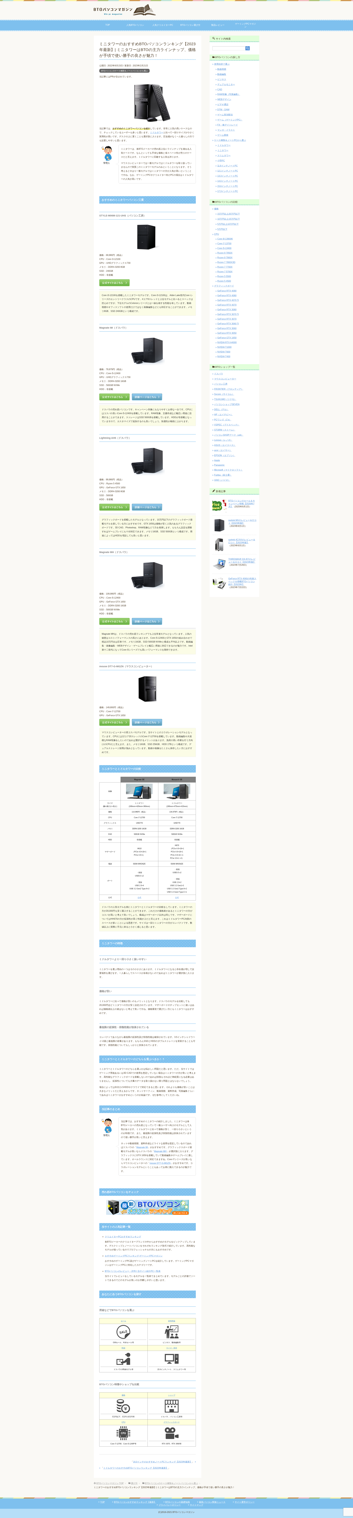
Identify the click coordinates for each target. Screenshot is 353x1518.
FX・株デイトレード (227, 125)
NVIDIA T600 (223, 352)
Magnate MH (160, 1151)
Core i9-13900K (225, 239)
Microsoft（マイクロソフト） (228, 470)
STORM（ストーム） (224, 430)
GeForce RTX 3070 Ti (228, 314)
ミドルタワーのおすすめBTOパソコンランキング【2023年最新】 (135, 1468)
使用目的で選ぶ (222, 64)
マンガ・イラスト (226, 130)
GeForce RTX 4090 (226, 291)
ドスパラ (218, 374)
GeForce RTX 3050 (226, 333)
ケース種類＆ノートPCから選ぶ (230, 140)
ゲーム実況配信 (225, 115)
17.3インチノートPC (227, 191)
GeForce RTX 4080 (226, 295)
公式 (139, 897)
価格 (123, 1395)
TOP (107, 25)
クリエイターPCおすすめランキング (123, 1237)
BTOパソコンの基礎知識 (177, 1502)
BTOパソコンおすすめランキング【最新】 (135, 1502)
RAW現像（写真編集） (228, 94)
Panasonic (219, 465)
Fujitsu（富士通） (223, 475)
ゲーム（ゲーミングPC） (230, 120)
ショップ (171, 1395)
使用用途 (171, 1321)
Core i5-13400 (224, 248)
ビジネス (221, 79)
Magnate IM (142, 1147)
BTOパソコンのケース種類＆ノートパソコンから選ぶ (124, 71)
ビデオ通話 (222, 104)
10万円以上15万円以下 (228, 219)
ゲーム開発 (222, 135)
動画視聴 (221, 69)
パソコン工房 (220, 384)
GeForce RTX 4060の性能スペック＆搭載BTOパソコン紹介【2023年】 (242, 581)
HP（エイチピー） (223, 414)
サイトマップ (196, 1505)
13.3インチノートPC (227, 176)
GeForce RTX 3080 (226, 309)
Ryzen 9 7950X (224, 253)
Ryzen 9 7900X (224, 257)
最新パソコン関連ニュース (212, 1502)
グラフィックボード (172, 1422)
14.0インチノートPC (227, 181)
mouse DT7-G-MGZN (160, 1163)
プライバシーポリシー (170, 1505)
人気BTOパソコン (135, 25)
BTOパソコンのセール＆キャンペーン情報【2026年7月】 (241, 504)
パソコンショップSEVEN (227, 404)
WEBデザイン (224, 99)
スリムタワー (224, 155)
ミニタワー (222, 150)
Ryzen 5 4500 (224, 281)
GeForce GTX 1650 (226, 338)
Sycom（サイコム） (224, 394)
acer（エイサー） (223, 450)
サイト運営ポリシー (245, 1502)
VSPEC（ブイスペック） (227, 425)
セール (123, 1321)
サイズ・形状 (171, 1348)
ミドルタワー (156, 132)
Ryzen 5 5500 (224, 276)
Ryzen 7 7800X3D (226, 262)
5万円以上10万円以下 (228, 224)
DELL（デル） (221, 409)
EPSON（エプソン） (224, 455)
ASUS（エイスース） (225, 445)
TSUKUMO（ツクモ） (225, 399)
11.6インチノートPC (227, 166)
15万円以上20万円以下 (228, 214)
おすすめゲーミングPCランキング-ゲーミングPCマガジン (134, 1256)
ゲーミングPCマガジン (245, 25)
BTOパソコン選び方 (190, 25)
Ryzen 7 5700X (224, 271)
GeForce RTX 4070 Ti (228, 300)
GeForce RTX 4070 (226, 305)
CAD (219, 89)
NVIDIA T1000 (224, 347)
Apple (217, 460)
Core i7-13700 (224, 243)
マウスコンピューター (225, 379)
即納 (123, 1348)
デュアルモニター (226, 84)
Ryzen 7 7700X (224, 267)
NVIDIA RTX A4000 (227, 342)
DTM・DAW (223, 109)
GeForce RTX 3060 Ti (228, 323)
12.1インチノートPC (227, 171)
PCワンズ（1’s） (222, 420)
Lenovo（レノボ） (223, 440)
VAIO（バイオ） (222, 480)
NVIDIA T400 (223, 356)
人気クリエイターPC (162, 25)
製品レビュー (217, 25)
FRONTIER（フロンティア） (228, 389)
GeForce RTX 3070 (226, 319)
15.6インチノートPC (227, 186)
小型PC (221, 160)
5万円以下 (222, 229)
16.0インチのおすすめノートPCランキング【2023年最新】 (162, 1462)
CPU (123, 1422)
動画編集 (221, 74)
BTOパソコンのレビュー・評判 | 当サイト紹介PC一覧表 (133, 1271)
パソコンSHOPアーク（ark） (228, 435)
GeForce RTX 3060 (226, 328)
